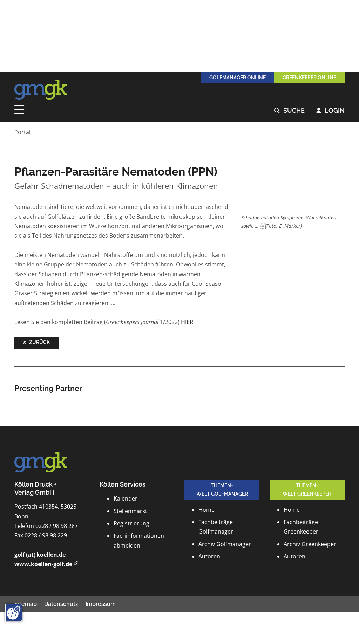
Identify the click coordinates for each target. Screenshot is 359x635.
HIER (187, 322)
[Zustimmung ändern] (13, 612)
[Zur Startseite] (40, 90)
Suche (289, 110)
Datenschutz (61, 604)
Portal (22, 132)
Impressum (101, 604)
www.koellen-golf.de (43, 564)
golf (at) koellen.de (40, 554)
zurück (39, 342)
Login (330, 110)
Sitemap (25, 604)
